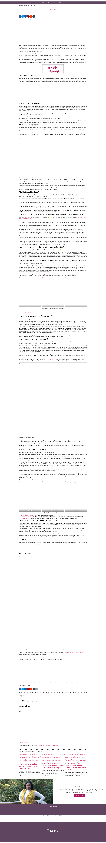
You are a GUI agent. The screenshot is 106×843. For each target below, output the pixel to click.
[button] (64, 2)
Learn (54, 2)
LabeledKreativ (57, 820)
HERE (48, 654)
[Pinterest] (56, 811)
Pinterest (65, 649)
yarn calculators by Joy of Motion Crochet (28, 239)
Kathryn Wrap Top (25, 314)
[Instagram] (53, 811)
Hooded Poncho (25, 518)
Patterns (48, 2)
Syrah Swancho (24, 311)
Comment (21, 711)
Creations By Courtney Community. (75, 652)
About (59, 2)
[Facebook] (49, 811)
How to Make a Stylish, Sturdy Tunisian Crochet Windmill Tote (28, 766)
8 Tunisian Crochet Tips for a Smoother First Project (53, 767)
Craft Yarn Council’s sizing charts (39, 117)
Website (20, 737)
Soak (75, 474)
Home (43, 2)
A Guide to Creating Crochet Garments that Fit (46, 274)
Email (20, 732)
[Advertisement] (53, 93)
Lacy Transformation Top (27, 312)
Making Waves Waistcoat (27, 515)
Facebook (53, 649)
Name (20, 727)
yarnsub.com (51, 359)
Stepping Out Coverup (26, 516)
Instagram (58, 649)
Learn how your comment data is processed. (47, 745)
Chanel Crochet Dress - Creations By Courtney (31, 701)
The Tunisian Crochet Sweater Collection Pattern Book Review (75, 768)
